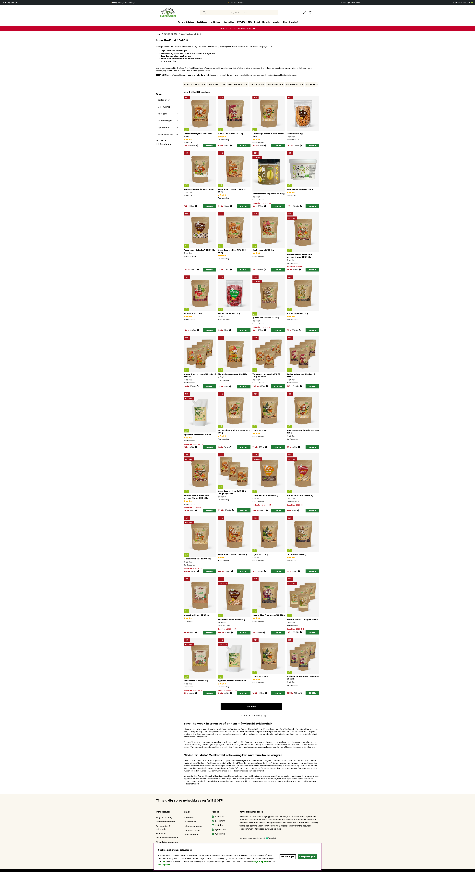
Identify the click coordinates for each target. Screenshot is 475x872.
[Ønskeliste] (310, 12)
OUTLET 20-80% (244, 22)
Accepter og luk (307, 856)
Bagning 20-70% (257, 84)
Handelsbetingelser (165, 821)
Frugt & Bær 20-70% (216, 84)
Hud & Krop (215, 22)
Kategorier (163, 113)
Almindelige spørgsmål (167, 842)
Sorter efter (164, 100)
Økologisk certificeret (463, 2)
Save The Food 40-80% (191, 34)
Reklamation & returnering (163, 828)
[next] (319, 84)
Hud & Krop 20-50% (314, 84)
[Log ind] (304, 12)
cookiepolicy (164, 864)
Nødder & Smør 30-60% (194, 84)
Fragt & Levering (164, 817)
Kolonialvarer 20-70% (237, 84)
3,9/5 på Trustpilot (237, 2)
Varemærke (164, 106)
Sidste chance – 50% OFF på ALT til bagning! (237, 28)
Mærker (276, 22)
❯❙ (265, 716)
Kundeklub (189, 817)
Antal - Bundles (165, 134)
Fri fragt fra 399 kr (11, 2)
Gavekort (293, 22)
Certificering (190, 821)
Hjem (158, 34)
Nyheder (266, 22)
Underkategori (165, 120)
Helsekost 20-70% (275, 84)
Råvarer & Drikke (186, 22)
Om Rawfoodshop (192, 830)
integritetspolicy (260, 861)
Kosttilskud (202, 22)
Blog (285, 22)
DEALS (257, 22)
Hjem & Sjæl (228, 22)
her (164, 861)
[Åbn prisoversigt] (197, 145)
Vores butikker (191, 834)
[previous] (182, 84)
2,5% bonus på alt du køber (350, 2)
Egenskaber (164, 127)
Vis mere (251, 706)
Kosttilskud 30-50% (294, 84)
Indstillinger (287, 856)
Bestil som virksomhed (167, 837)
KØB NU (209, 386)
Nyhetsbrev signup (193, 826)
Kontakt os (161, 833)
